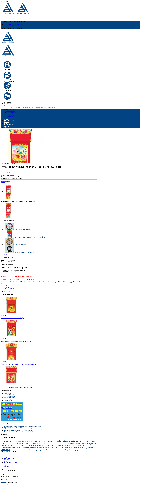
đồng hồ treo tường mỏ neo (15, 450)
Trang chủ (6, 119)
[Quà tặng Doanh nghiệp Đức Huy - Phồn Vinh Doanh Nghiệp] (15, 14)
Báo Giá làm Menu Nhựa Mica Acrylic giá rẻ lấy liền (18, 430)
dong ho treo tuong (38, 441)
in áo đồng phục (88, 441)
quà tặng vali (63, 443)
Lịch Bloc (6, 286)
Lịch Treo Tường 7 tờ (9, 288)
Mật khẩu (3, 479)
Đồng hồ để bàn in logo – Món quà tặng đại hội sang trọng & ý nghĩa (22, 426)
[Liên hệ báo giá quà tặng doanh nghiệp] (12, 420)
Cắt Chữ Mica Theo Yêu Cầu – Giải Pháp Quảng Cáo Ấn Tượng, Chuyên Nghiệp (24, 429)
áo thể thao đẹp (81, 445)
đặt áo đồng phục (40, 448)
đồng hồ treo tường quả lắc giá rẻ (36, 450)
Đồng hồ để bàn (10, 111)
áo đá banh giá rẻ (88, 445)
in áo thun (83, 441)
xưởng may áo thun (76, 444)
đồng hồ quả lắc (49, 447)
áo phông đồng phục (15, 445)
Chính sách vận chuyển (9, 397)
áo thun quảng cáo (35, 445)
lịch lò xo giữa (30, 444)
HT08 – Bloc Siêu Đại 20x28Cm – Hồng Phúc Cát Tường (17, 387)
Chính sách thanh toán (9, 396)
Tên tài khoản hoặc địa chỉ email (9, 476)
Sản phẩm (6, 122)
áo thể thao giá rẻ (74, 445)
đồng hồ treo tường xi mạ (60, 450)
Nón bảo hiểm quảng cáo (28, 107)
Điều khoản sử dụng (9, 399)
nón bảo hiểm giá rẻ (41, 443)
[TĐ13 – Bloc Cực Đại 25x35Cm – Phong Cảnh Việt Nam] (8, 191)
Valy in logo (44, 107)
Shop (8, 163)
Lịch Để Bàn (7, 291)
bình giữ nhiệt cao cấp (16, 441)
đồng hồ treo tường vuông (49, 450)
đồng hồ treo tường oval (24, 450)
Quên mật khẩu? (5, 485)
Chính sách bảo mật (9, 395)
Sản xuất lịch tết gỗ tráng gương (13, 427)
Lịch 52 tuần (7, 287)
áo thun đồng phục (48, 445)
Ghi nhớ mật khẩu (12, 482)
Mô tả (5, 254)
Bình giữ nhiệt (52, 107)
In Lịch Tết (13, 163)
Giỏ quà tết (37, 107)
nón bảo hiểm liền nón (50, 443)
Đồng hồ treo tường (11, 112)
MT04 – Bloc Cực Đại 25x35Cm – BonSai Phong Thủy (16, 341)
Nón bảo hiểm (10, 113)
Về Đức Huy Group (9, 120)
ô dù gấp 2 (23, 447)
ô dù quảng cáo (29, 447)
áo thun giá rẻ (24, 445)
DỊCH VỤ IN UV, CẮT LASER (11, 124)
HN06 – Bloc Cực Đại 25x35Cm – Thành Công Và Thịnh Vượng (19, 364)
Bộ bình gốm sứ (10, 115)
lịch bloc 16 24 (13, 443)
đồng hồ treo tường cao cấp (74, 448)
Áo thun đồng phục (16, 107)
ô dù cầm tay (16, 447)
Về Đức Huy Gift (8, 393)
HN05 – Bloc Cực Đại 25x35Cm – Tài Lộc (12, 318)
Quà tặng (6, 126)
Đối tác (5, 123)
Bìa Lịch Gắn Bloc (8, 290)
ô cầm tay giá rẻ (8, 448)
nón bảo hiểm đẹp (57, 443)
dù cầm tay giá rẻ (51, 441)
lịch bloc (38, 201)
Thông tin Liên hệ (8, 400)
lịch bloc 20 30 (20, 444)
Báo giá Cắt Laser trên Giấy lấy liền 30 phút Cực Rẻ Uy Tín (19, 432)
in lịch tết (24, 201)
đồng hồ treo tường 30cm (58, 447)
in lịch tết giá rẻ (31, 201)
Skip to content (4, 1)
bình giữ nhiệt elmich (26, 441)
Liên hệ (5, 127)
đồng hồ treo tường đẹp (72, 450)
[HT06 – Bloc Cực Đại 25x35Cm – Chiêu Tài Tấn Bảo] (8, 199)
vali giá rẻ (68, 443)
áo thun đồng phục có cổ (62, 445)
